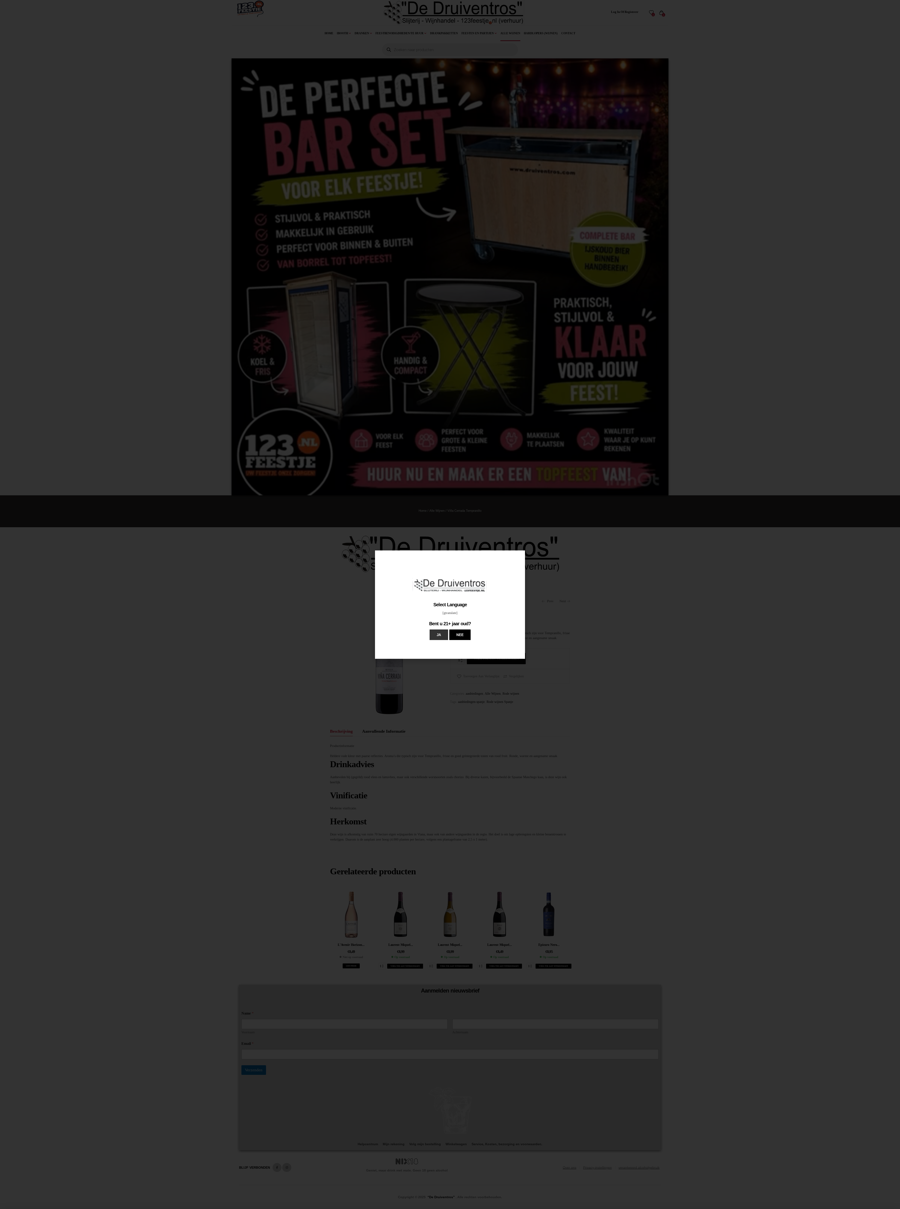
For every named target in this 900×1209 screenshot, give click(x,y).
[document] (450, 604)
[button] (439, 634)
